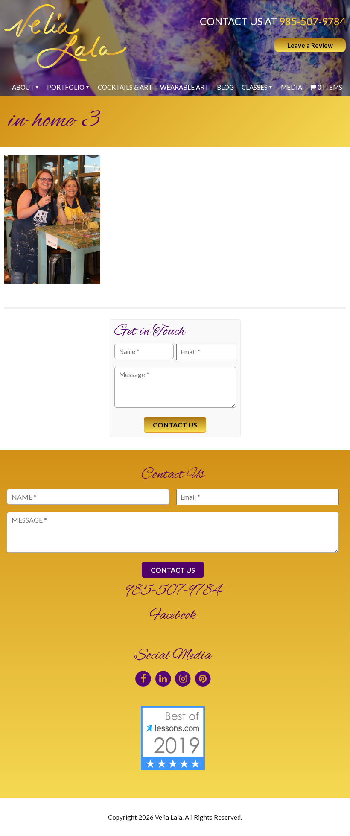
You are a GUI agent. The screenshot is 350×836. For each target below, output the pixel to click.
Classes (255, 87)
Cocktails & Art (125, 87)
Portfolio (66, 87)
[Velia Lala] (65, 36)
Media (291, 87)
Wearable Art (184, 87)
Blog (225, 87)
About (23, 87)
